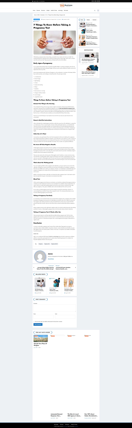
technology (60, 10)
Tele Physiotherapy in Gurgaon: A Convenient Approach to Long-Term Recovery (39, 290)
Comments (35, 303)
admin (60, 19)
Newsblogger (65, 426)
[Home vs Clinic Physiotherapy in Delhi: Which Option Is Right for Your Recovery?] (54, 282)
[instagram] (97, 1)
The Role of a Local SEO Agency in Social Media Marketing (74, 415)
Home (34, 10)
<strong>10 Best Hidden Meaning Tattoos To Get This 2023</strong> (45, 268)
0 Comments (37, 21)
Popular (88, 19)
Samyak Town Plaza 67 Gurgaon (40, 344)
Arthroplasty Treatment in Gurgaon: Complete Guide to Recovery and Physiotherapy (68, 290)
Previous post (51, 265)
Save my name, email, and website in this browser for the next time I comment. (48, 321)
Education (43, 10)
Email (56, 314)
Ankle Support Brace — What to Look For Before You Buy (91, 43)
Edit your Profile (67, 256)
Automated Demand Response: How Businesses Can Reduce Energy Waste (57, 415)
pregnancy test (48, 19)
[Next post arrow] (75, 267)
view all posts (51, 258)
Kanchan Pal (38, 288)
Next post (57, 265)
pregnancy (44, 19)
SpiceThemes (76, 426)
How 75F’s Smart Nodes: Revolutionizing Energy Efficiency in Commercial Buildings (91, 415)
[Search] (95, 10)
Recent (82, 19)
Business (38, 10)
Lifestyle (47, 10)
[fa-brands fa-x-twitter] (94, 1)
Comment (94, 19)
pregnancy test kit (54, 19)
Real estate (66, 10)
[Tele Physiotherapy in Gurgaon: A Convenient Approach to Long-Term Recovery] (40, 282)
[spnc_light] (98, 10)
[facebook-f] (92, 1)
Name (35, 314)
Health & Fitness (54, 10)
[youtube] (99, 1)
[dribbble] (95, 1)
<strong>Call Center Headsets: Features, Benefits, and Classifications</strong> (63, 268)
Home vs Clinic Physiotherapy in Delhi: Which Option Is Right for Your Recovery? (54, 290)
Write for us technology (53, 236)
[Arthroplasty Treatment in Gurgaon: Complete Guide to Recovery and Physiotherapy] (69, 282)
